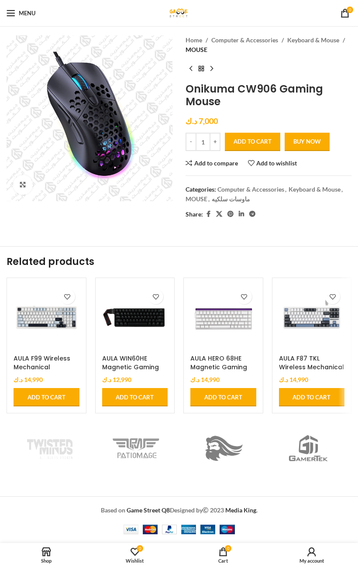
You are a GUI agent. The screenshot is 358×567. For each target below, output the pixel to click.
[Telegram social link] (252, 214)
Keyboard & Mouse (313, 40)
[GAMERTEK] (308, 448)
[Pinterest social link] (230, 214)
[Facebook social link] (208, 214)
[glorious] (222, 448)
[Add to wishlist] (67, 296)
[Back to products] (201, 69)
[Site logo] (179, 12)
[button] (46, 397)
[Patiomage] (136, 448)
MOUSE (196, 49)
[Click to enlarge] (23, 185)
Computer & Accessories (244, 40)
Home (194, 40)
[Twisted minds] (50, 448)
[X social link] (219, 214)
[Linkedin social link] (241, 214)
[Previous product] (191, 69)
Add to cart (253, 141)
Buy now (307, 141)
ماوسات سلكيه (231, 199)
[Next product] (212, 69)
